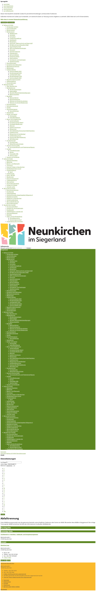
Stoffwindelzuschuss (15, 136)
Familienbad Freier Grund (14, 169)
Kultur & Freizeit (8, 159)
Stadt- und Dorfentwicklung (14, 216)
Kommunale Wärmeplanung (18, 137)
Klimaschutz (13, 129)
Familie (9, 107)
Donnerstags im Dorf (16, 220)
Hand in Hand (13, 155)
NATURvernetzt (14, 139)
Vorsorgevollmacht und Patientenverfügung (22, 147)
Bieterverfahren (14, 98)
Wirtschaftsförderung (13, 202)
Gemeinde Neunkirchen (7, 563)
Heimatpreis (10, 112)
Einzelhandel (10, 192)
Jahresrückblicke (14, 55)
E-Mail (7, 557)
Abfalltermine (13, 33)
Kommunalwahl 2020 (15, 71)
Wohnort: (3, 466)
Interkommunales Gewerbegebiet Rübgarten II (20, 195)
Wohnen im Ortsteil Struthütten (19, 101)
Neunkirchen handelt (10, 205)
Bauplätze (9, 96)
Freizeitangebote (11, 170)
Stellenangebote (11, 81)
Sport (11, 172)
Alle (5, 511)
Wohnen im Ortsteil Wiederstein (19, 103)
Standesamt (13, 40)
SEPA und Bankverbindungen (18, 48)
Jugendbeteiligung (15, 117)
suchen (2, 514)
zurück (9, 560)
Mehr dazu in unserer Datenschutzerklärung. (14, 19)
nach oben (4, 560)
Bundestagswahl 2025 (16, 76)
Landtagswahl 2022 (15, 75)
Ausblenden (3, 22)
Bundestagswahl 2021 (16, 73)
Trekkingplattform (12, 180)
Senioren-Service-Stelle (13, 145)
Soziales (9, 149)
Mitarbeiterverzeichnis (13, 66)
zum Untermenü (8, 7)
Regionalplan (13, 91)
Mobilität (9, 215)
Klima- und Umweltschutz (14, 119)
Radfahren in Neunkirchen (14, 198)
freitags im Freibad (12, 185)
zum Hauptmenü (8, 6)
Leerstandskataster (12, 213)
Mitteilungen (10, 68)
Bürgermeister (11, 30)
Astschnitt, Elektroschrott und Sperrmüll (21, 43)
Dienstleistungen (11, 63)
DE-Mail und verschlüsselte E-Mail (19, 45)
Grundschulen (14, 142)
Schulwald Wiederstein (16, 124)
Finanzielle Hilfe (14, 154)
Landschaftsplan (14, 121)
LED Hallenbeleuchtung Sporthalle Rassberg (22, 131)
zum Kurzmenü (8, 9)
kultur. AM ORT (11, 175)
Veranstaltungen (11, 83)
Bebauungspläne (14, 94)
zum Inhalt (7, 4)
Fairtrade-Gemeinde (12, 106)
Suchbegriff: (4, 462)
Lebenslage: (4, 464)
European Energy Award (16, 122)
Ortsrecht (12, 50)
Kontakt (6, 583)
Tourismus (10, 165)
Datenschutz (7, 582)
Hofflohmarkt (10, 173)
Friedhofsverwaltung (15, 38)
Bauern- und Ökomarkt (13, 164)
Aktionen (12, 126)
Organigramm (14, 53)
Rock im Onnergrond (12, 178)
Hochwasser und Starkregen (18, 60)
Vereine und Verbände (13, 157)
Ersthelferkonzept (15, 150)
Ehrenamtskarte (11, 104)
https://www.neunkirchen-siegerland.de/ (18, 577)
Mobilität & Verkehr (12, 197)
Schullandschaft (11, 140)
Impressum (7, 585)
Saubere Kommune (15, 127)
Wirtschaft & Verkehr (9, 188)
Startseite (3, 453)
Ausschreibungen (11, 28)
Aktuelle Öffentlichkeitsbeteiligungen (20, 93)
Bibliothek (9, 162)
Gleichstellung (14, 58)
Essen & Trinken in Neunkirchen (16, 167)
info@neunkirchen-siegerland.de (15, 574)
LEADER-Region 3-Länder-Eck (15, 211)
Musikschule (10, 177)
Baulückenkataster (15, 99)
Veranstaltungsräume (13, 183)
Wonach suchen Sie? (6, 248)
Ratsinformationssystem (13, 79)
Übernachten (10, 182)
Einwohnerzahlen (14, 56)
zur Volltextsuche (8, 11)
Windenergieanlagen (15, 89)
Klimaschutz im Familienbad (17, 134)
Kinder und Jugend (12, 114)
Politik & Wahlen (11, 70)
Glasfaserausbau (14, 61)
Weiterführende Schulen (16, 144)
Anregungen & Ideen (12, 27)
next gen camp (11, 187)
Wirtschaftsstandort (12, 203)
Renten (12, 152)
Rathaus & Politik (8, 25)
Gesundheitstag (14, 111)
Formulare (13, 37)
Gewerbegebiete (11, 193)
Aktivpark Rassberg (12, 160)
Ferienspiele (13, 116)
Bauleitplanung (11, 88)
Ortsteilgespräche (15, 218)
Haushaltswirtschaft (15, 46)
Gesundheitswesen (12, 109)
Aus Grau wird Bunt (12, 206)
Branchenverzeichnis (12, 190)
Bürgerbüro (13, 42)
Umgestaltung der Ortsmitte (15, 221)
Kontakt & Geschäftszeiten (14, 65)
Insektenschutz (14, 132)
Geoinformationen (15, 51)
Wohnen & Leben (8, 84)
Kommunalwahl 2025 (15, 78)
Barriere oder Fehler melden (12, 587)
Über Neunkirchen (12, 86)
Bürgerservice (10, 32)
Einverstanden (11, 22)
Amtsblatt (12, 35)
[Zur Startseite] (46, 245)
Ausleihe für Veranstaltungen (15, 208)
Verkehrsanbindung (12, 200)
